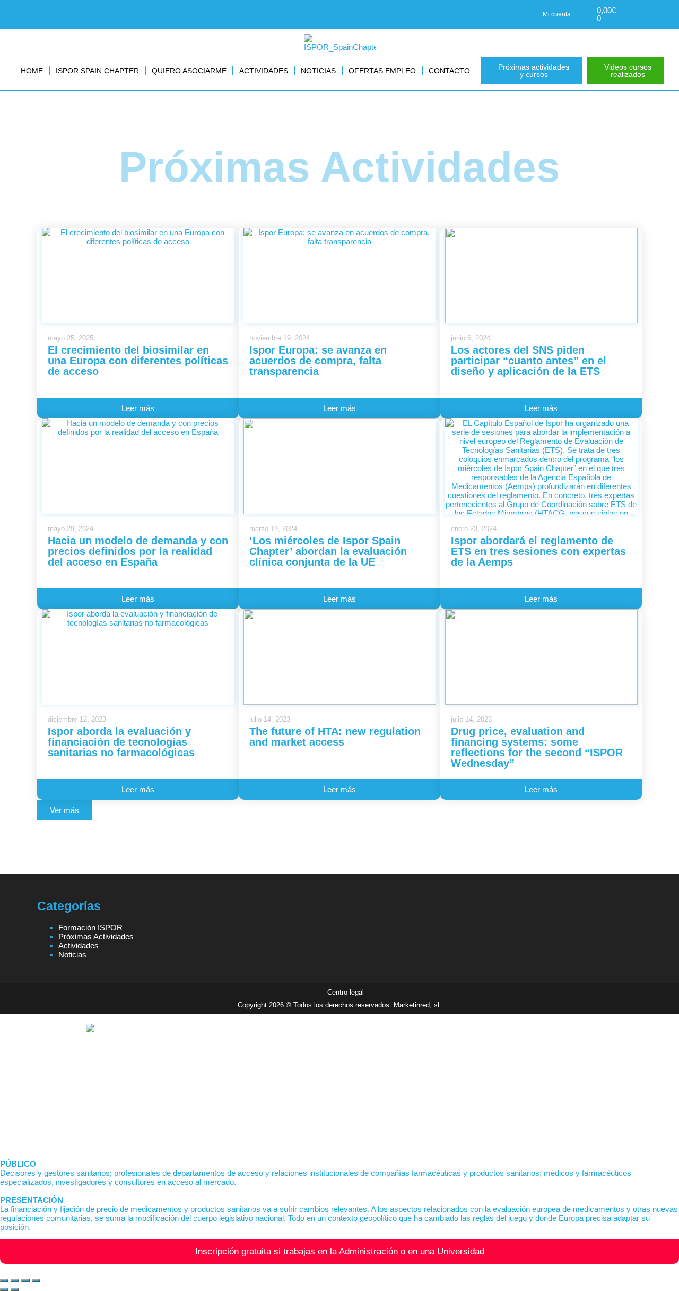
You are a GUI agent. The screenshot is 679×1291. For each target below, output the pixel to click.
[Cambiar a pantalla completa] (15, 1280)
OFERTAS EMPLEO (382, 70)
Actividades (78, 945)
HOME (32, 70)
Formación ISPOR (90, 927)
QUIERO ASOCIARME (189, 70)
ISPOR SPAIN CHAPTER (97, 70)
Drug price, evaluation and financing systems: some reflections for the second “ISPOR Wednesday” (537, 747)
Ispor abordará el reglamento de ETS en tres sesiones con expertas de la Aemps (538, 551)
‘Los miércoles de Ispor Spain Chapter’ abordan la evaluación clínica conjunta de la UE (328, 551)
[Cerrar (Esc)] (36, 1280)
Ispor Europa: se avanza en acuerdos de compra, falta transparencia (318, 360)
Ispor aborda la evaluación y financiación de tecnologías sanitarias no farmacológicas (121, 741)
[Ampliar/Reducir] (4, 1280)
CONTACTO (449, 70)
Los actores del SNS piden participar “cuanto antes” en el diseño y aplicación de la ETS (528, 360)
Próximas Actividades (96, 936)
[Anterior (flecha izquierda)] (4, 1289)
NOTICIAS (318, 70)
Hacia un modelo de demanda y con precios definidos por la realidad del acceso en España (138, 551)
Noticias (72, 954)
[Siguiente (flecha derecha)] (15, 1289)
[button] (64, 810)
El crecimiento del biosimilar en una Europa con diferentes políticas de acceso (138, 360)
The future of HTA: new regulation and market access (335, 736)
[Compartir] (25, 1280)
